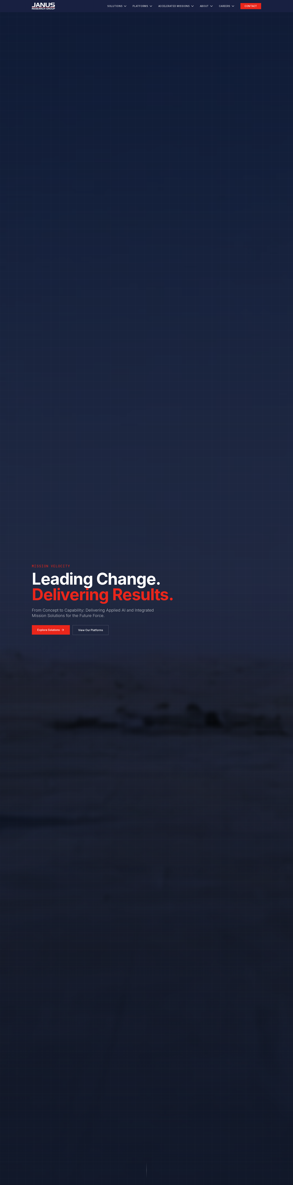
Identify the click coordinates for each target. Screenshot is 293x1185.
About (204, 6)
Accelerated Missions (174, 6)
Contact (251, 6)
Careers (224, 6)
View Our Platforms (90, 630)
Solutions (114, 6)
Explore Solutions (48, 630)
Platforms (140, 6)
